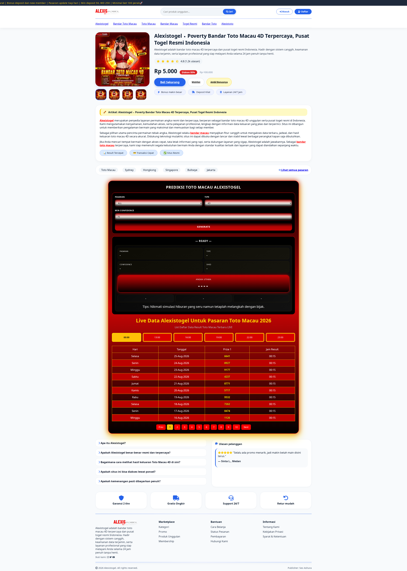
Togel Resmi (190, 23)
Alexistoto (227, 23)
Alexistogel (101, 23)
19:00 (219, 337)
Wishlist (196, 82)
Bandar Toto (209, 23)
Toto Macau (148, 23)
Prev (161, 427)
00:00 (126, 337)
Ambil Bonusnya (219, 82)
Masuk (285, 11)
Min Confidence (124, 210)
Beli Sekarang (169, 82)
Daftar (304, 11)
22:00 (249, 337)
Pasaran (120, 197)
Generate (203, 226)
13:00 (157, 337)
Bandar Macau (169, 23)
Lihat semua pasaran (294, 170)
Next (246, 427)
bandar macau (199, 133)
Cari (230, 11)
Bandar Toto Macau (125, 23)
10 (236, 427)
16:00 (188, 337)
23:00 (280, 337)
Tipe (207, 197)
